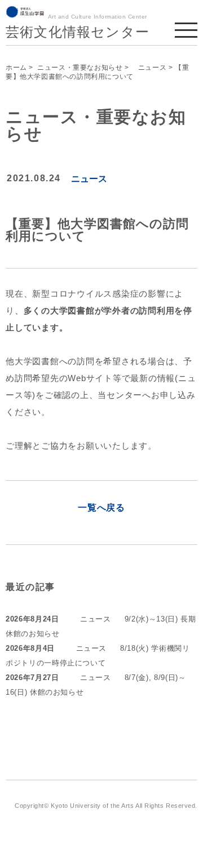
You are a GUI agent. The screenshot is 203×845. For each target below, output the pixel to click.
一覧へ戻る (101, 507)
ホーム (16, 67)
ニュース (148, 67)
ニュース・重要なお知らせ (79, 67)
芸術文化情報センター (77, 31)
